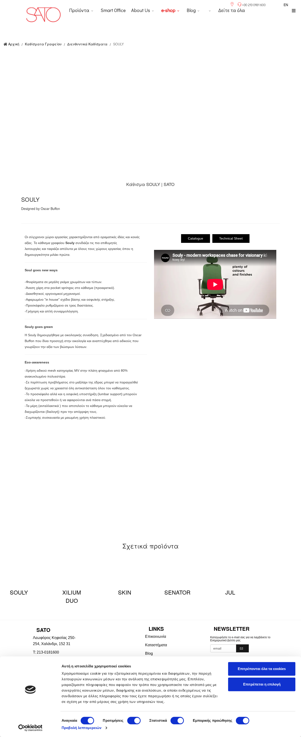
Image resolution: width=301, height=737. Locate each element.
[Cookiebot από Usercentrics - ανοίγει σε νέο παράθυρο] (30, 727)
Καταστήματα (156, 645)
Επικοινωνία (155, 636)
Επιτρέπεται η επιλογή (262, 684)
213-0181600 (48, 652)
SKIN (124, 592)
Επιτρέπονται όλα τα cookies (262, 669)
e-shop (168, 10)
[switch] (134, 720)
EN (286, 4)
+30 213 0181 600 (254, 5)
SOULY (19, 592)
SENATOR (177, 592)
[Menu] (293, 10)
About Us (140, 10)
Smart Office (113, 10)
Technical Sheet (231, 238)
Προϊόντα (79, 10)
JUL (230, 592)
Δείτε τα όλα (231, 10)
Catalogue (195, 238)
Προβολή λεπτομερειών (81, 728)
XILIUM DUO (71, 596)
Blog (191, 10)
